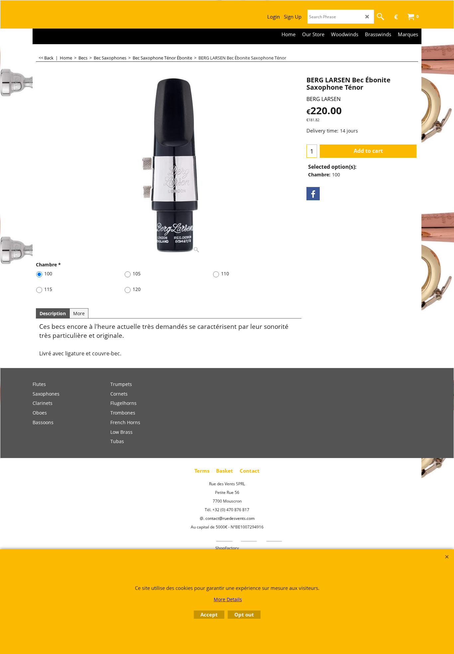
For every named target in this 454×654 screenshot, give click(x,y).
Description (53, 313)
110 (225, 273)
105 (137, 273)
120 (137, 289)
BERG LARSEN (323, 99)
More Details (228, 599)
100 (48, 273)
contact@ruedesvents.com (230, 518)
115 (48, 289)
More (79, 313)
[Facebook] (313, 193)
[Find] (380, 17)
